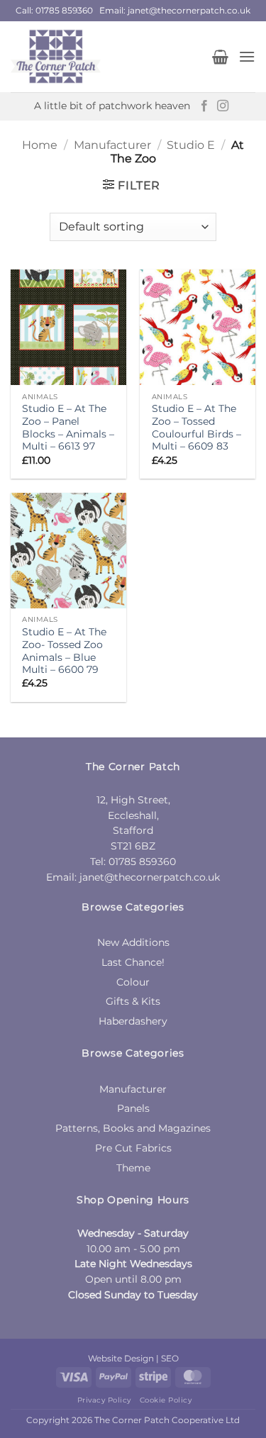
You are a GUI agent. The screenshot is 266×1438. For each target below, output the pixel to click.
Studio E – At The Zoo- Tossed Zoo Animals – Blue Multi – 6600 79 (64, 650)
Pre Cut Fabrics (133, 1148)
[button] (220, 56)
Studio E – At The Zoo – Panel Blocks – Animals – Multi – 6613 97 (68, 427)
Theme (133, 1168)
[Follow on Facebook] (204, 106)
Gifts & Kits (133, 1001)
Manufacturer (112, 145)
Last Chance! (133, 962)
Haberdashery (133, 1021)
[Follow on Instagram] (222, 106)
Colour (133, 982)
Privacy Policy (104, 1400)
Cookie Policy (166, 1400)
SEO (170, 1358)
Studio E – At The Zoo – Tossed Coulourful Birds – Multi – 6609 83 (196, 427)
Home (39, 145)
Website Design (121, 1358)
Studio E (191, 145)
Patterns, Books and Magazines (133, 1128)
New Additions (133, 942)
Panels (133, 1108)
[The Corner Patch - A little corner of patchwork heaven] (106, 56)
